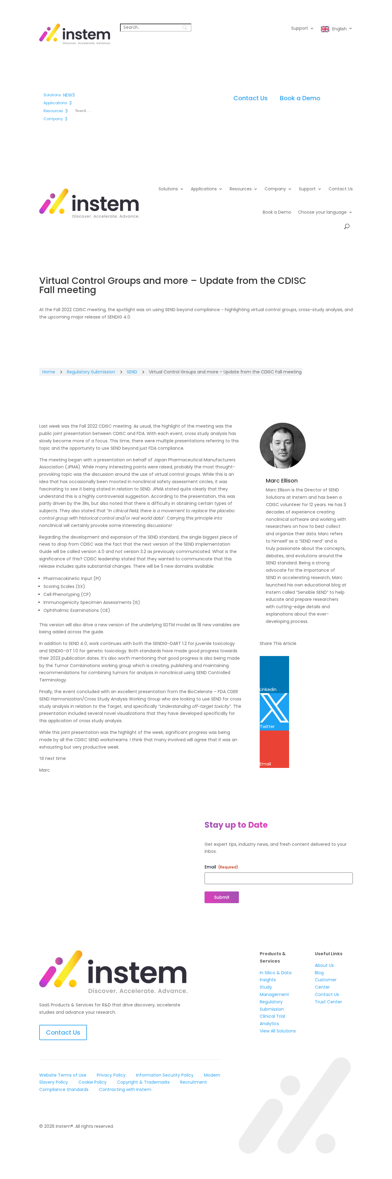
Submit (221, 897)
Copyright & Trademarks (143, 1082)
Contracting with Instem (125, 1089)
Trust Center (328, 1002)
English (339, 29)
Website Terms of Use (62, 1075)
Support (299, 28)
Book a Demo (300, 98)
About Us (324, 965)
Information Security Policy (165, 1075)
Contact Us (250, 98)
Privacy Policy (111, 1075)
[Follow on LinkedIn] (44, 1107)
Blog (319, 973)
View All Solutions (278, 1031)
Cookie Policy (92, 1082)
